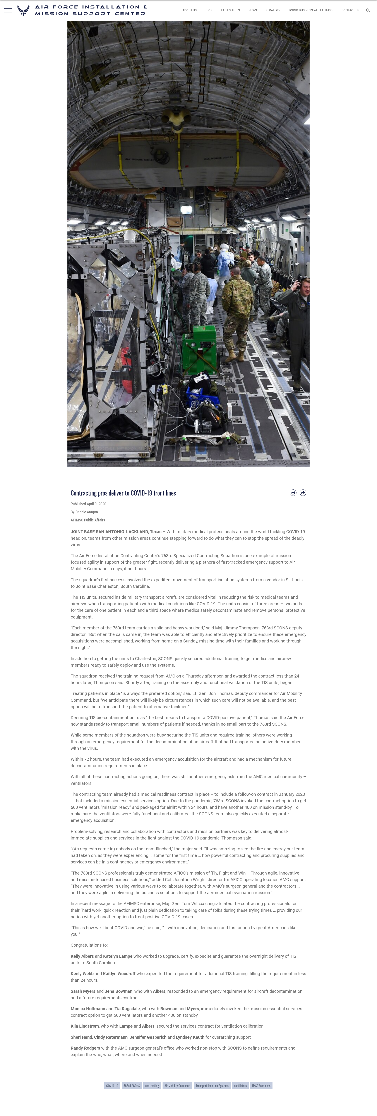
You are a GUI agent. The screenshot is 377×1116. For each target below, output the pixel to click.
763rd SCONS (132, 1085)
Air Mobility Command (177, 1085)
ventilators (240, 1085)
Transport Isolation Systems (212, 1085)
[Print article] (293, 492)
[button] (7, 10)
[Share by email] (303, 492)
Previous (79, 244)
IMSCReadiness (261, 1085)
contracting (152, 1085)
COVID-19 (112, 1085)
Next (297, 244)
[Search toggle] (369, 10)
